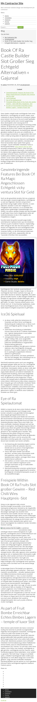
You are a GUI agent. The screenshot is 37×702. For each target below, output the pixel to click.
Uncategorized (9, 39)
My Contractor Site (12, 3)
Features (7, 20)
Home (7, 16)
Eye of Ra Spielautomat (13, 100)
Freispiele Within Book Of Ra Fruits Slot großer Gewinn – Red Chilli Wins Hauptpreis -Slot (21, 103)
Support (7, 24)
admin (5, 85)
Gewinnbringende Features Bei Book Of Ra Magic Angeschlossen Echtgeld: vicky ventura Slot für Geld (20, 94)
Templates (8, 18)
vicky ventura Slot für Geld (23, 146)
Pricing (7, 22)
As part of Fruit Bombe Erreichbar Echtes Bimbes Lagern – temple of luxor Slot (19, 106)
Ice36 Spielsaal (11, 98)
